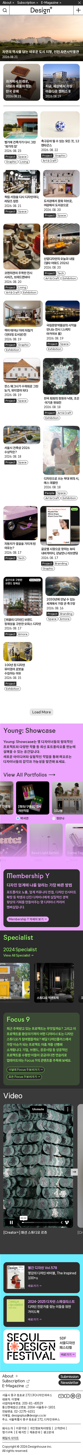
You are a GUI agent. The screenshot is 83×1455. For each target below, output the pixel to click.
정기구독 (7, 1432)
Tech (61, 273)
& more (23, 634)
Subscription (26, 2)
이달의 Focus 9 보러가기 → (25, 1069)
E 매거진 (21, 1432)
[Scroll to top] (78, 1427)
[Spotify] (73, 1396)
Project (10, 156)
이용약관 (21, 1428)
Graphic (11, 161)
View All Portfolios (25, 775)
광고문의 (48, 1432)
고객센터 (59, 1428)
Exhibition (29, 292)
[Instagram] (78, 1396)
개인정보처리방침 (40, 1428)
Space (22, 156)
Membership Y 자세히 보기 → (27, 919)
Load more (41, 712)
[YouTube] (67, 1396)
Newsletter (70, 1382)
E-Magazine (49, 2)
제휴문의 (35, 1432)
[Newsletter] (61, 1396)
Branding (61, 563)
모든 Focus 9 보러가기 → (24, 1076)
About (7, 2)
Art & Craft (49, 160)
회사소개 (7, 1428)
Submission (70, 1376)
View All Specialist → (18, 955)
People (49, 493)
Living (24, 161)
